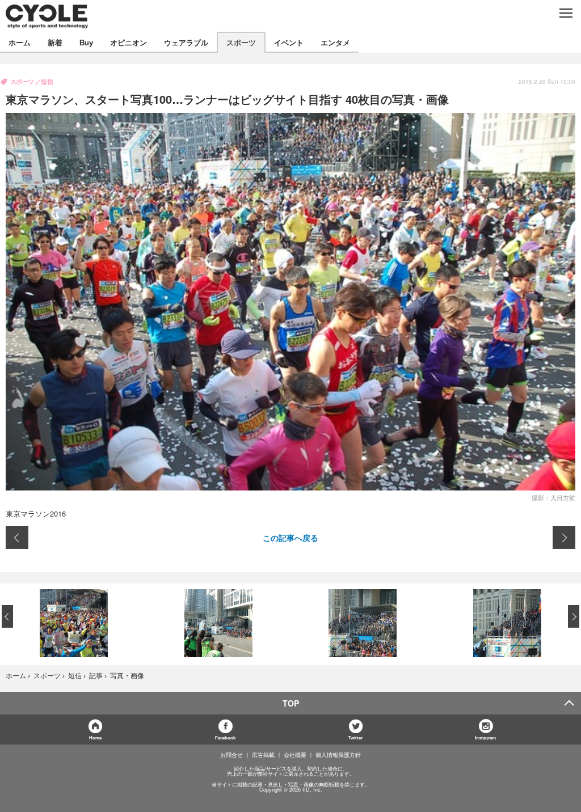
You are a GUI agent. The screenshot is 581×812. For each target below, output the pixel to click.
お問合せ (231, 755)
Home (95, 737)
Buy (86, 42)
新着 (55, 42)
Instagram (485, 737)
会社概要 (295, 755)
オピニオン (128, 42)
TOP (291, 703)
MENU (565, 13)
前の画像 (17, 537)
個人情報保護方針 (338, 755)
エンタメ (335, 42)
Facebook (225, 737)
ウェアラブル (186, 42)
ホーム (20, 42)
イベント (289, 42)
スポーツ (241, 42)
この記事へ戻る (290, 538)
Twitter (355, 737)
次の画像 (564, 537)
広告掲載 (263, 755)
